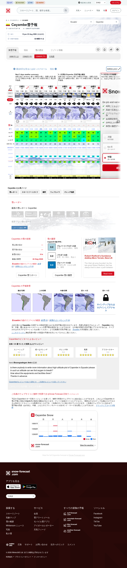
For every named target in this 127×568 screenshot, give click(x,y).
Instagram (98, 517)
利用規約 (9, 557)
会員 (36, 513)
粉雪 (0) (44, 320)
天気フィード (40, 529)
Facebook (98, 513)
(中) (27, 56)
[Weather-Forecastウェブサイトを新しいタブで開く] (40, 2)
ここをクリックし (18, 332)
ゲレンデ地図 (69, 192)
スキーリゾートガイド (30, 192)
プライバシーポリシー (23, 557)
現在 (26, 50)
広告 (20, 544)
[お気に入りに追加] (98, 49)
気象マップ (11, 517)
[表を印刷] (117, 49)
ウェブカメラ (55, 192)
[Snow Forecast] (8, 10)
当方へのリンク (57, 544)
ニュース (87, 10)
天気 (77, 10)
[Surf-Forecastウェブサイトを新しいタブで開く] (10, 2)
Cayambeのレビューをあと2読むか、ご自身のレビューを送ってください (37, 381)
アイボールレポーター (44, 525)
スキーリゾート (13, 513)
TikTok (97, 521)
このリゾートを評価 (18, 386)
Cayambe (25, 20)
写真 (98, 10)
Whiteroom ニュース (15, 525)
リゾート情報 (57, 50)
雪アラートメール (42, 517)
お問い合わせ (42, 544)
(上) (14, 56)
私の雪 (9, 533)
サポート (29, 544)
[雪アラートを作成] (104, 49)
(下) (40, 56)
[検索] (65, 10)
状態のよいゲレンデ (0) (24, 266)
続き (10, 114)
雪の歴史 (39, 50)
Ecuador (14, 20)
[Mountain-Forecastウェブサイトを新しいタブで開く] (20, 2)
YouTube (98, 525)
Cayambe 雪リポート (27, 275)
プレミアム (115, 2)
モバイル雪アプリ (42, 521)
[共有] (111, 49)
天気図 (51, 56)
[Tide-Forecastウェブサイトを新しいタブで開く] (30, 2)
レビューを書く (36, 386)
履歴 (44, 192)
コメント (71, 544)
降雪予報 (12, 50)
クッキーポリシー (40, 557)
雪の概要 (10, 521)
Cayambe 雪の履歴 (63, 275)
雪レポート (13, 192)
